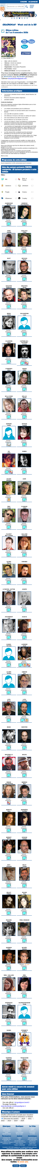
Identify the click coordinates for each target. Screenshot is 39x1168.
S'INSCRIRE (23, 2)
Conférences (32, 1131)
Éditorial (6, 1128)
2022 (3, 1121)
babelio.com (7, 1140)
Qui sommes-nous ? (19, 1140)
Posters (19, 1131)
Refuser (23, 1165)
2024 (16, 1121)
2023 (9, 1121)
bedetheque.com (6, 1143)
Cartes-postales (19, 1132)
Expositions (32, 1132)
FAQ (19, 1139)
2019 (23, 1118)
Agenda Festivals (6, 1133)
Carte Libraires (6, 1131)
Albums (19, 1128)
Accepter (16, 1165)
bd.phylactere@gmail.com (17, 78)
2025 (22, 1121)
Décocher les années (11, 1118)
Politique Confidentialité (19, 1145)
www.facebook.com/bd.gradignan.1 (13, 1106)
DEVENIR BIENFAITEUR (19, 1142)
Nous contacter (19, 1143)
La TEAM (32, 1133)
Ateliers (32, 1129)
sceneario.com (6, 1137)
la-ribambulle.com (6, 1139)
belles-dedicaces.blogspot (6, 1142)
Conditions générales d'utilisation (29, 1147)
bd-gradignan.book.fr (22, 1102)
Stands (6, 1132)
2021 (30, 1118)
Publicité (20, 1137)
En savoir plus (23, 1162)
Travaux (32, 1128)
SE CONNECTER (33, 2)
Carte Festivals (6, 1129)
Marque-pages (19, 1133)
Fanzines (19, 1129)
